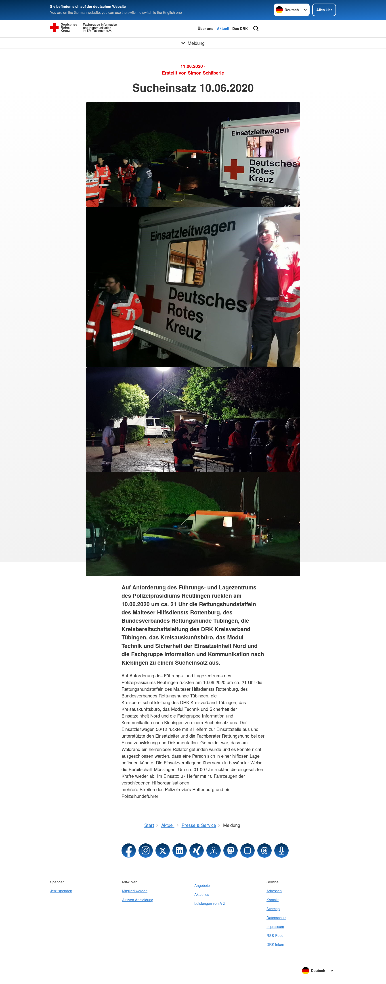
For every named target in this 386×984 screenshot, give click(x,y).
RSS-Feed (274, 935)
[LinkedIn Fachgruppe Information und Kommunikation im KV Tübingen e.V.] (179, 850)
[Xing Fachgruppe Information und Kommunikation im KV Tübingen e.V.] (196, 850)
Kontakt (272, 899)
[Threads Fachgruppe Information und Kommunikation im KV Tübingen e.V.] (264, 850)
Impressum (275, 926)
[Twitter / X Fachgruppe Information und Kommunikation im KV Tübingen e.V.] (162, 850)
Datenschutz (276, 917)
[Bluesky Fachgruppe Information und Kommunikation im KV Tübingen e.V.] (247, 850)
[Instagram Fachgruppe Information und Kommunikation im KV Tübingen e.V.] (145, 850)
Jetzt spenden (61, 890)
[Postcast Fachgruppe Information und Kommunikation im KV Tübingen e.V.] (281, 850)
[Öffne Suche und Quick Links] (256, 28)
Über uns (205, 28)
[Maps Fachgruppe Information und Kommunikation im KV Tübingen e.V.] (213, 850)
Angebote (202, 885)
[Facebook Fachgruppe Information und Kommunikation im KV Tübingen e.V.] (129, 850)
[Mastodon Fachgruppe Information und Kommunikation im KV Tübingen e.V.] (230, 850)
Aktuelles (201, 894)
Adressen (274, 890)
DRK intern (275, 944)
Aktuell (223, 28)
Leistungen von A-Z (209, 903)
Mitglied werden (134, 890)
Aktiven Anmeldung (137, 899)
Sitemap (273, 908)
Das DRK (240, 28)
